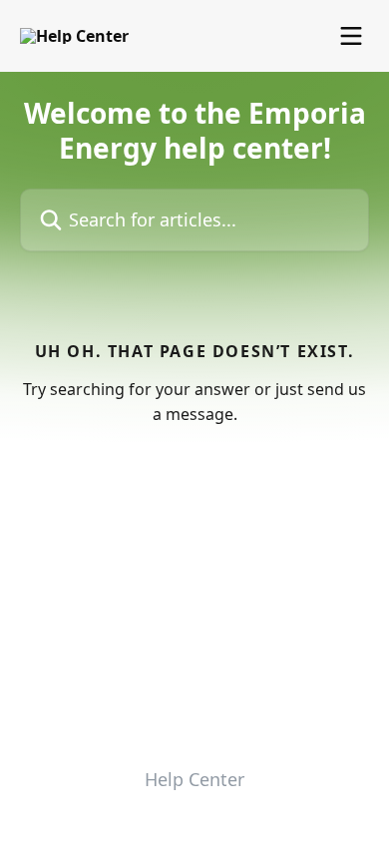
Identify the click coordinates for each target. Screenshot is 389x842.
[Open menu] (351, 36)
